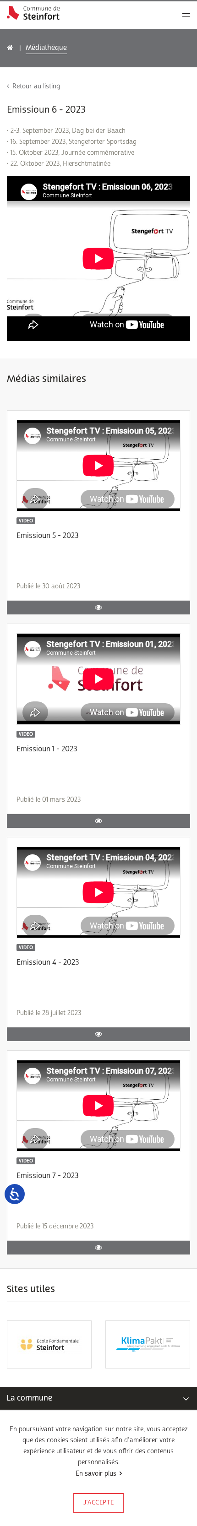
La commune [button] (29, 1398)
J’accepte (98, 1502)
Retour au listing (36, 86)
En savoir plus (96, 1473)
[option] (49, 1344)
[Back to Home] (33, 12)
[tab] (98, 1398)
